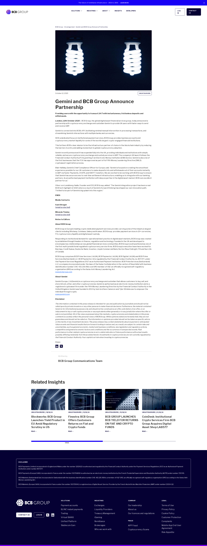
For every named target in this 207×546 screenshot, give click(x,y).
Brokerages (99, 525)
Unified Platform (68, 521)
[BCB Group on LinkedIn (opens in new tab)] (52, 515)
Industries (91, 11)
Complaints (167, 521)
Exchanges (99, 505)
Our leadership (135, 505)
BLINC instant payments (72, 509)
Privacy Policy (168, 509)
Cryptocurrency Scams (138, 529)
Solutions (75, 11)
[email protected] (62, 207)
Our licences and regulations (141, 513)
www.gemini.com (62, 294)
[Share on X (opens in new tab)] (61, 346)
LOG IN (179, 12)
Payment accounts (69, 505)
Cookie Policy (168, 513)
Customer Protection (171, 517)
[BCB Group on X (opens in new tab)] (47, 515)
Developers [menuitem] (131, 11)
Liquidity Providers (103, 509)
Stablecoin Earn (68, 525)
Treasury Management (104, 513)
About (105, 11)
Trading (64, 513)
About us (132, 509)
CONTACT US (193, 12)
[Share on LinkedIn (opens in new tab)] (56, 346)
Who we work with (102, 529)
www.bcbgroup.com (63, 272)
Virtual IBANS (67, 517)
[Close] (204, 3)
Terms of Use (168, 505)
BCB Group (59, 27)
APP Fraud (133, 525)
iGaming (98, 517)
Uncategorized (69, 27)
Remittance (99, 521)
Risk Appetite (168, 532)
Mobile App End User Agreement (171, 526)
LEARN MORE (124, 3)
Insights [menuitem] (118, 11)
